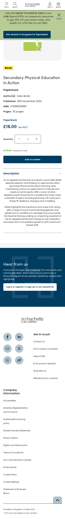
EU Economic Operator (44, 363)
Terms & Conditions (13, 452)
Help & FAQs (39, 356)
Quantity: (8, 139)
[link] (50, 5)
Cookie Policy (10, 474)
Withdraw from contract (45, 378)
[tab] (32, 200)
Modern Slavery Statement (16, 430)
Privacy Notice (10, 437)
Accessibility (9, 400)
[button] (6, 5)
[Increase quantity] (36, 139)
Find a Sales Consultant (45, 348)
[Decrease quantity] (19, 139)
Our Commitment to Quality (17, 459)
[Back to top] (57, 500)
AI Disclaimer (9, 467)
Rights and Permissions (15, 445)
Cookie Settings (11, 481)
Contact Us (39, 341)
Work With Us (39, 370)
